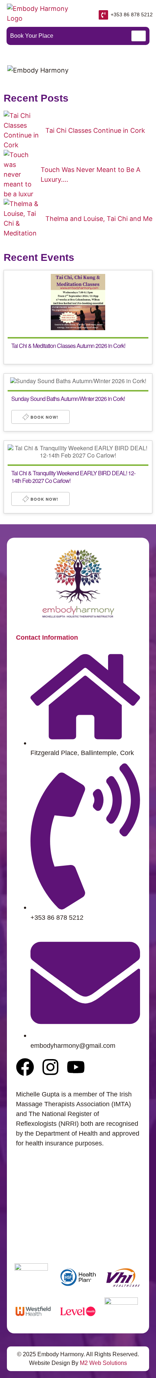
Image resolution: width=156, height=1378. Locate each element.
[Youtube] (76, 1067)
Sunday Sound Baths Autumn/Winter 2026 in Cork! (68, 398)
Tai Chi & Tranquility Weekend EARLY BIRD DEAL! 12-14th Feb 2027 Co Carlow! (73, 477)
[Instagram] (50, 1067)
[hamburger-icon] (138, 35)
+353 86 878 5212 (132, 14)
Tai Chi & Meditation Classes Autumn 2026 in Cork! (68, 345)
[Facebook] (25, 1067)
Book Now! (43, 417)
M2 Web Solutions (103, 1363)
